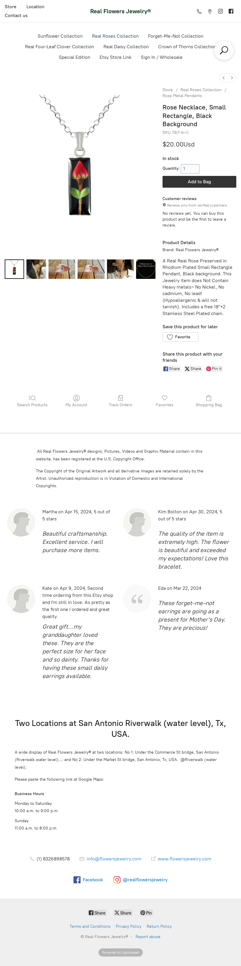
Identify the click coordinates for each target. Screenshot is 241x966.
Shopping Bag (209, 404)
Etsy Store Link (115, 57)
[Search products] (224, 50)
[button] (180, 337)
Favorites (164, 404)
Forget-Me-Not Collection (175, 36)
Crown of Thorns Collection (187, 46)
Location (35, 6)
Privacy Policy (128, 926)
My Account (76, 404)
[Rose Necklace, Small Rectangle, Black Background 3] (91, 269)
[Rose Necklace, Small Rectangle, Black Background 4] (120, 269)
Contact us (16, 15)
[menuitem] (224, 78)
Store (10, 6)
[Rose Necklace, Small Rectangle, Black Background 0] (14, 269)
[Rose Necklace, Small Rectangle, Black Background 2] (61, 269)
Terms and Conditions (90, 926)
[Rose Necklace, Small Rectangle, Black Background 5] (145, 269)
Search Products (32, 404)
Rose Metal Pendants (182, 95)
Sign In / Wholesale (162, 57)
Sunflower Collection (60, 36)
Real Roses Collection (115, 36)
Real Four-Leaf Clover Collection (59, 46)
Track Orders (120, 404)
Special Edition (74, 57)
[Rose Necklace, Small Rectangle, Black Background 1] (36, 269)
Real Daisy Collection (126, 46)
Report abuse (147, 936)
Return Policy (159, 926)
